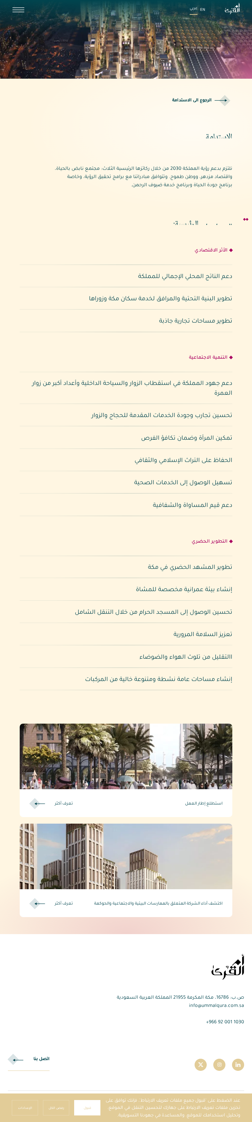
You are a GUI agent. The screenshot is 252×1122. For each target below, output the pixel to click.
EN (202, 9)
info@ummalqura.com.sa (216, 1005)
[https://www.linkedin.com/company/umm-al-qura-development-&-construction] (238, 1065)
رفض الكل (56, 1107)
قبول (87, 1107)
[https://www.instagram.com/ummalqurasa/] (219, 1065)
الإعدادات (25, 1107)
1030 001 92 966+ (225, 1021)
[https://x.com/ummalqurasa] (200, 1065)
